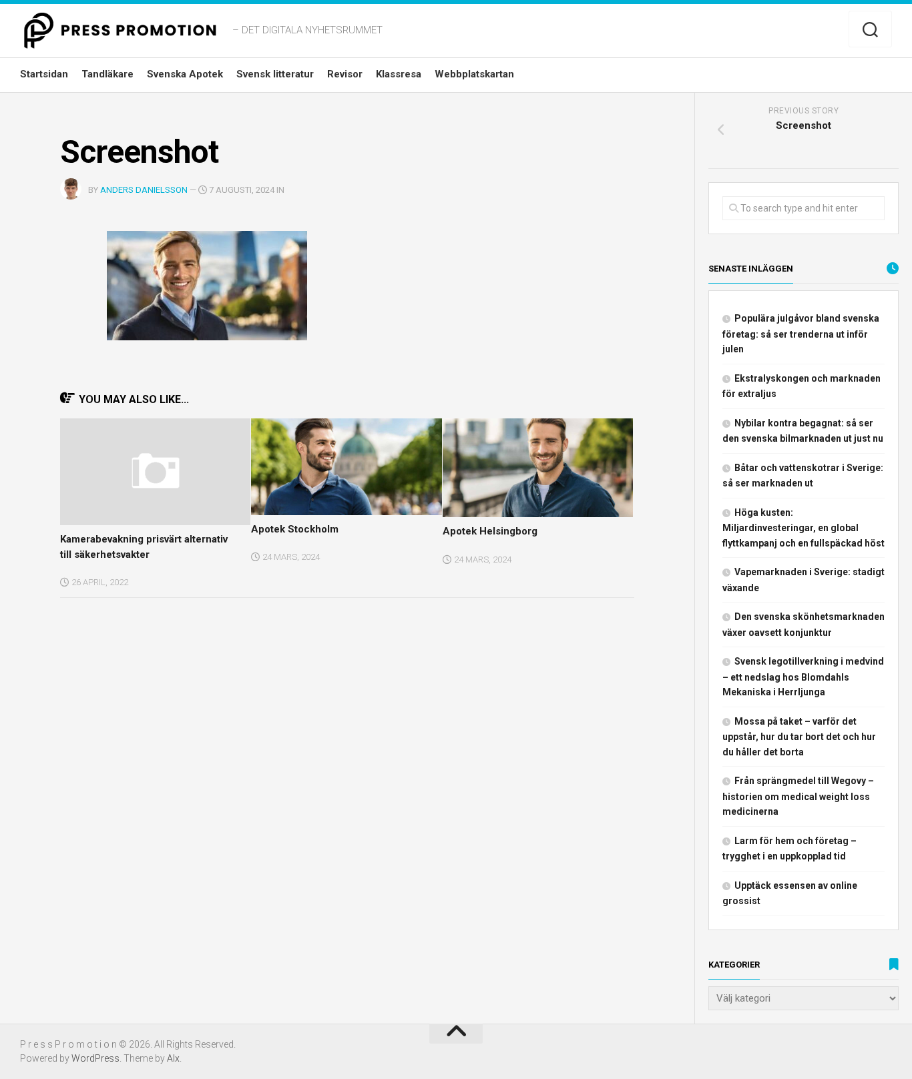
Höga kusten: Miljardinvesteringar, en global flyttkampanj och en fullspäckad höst (803, 528)
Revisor (345, 74)
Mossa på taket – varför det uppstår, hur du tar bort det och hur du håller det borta (799, 736)
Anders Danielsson (144, 190)
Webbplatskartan (474, 74)
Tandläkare (107, 74)
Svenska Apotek (185, 74)
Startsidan (44, 74)
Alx (173, 1058)
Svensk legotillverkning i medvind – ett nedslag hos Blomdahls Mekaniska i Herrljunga (803, 676)
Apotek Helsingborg (490, 531)
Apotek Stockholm (294, 529)
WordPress (95, 1058)
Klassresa (398, 74)
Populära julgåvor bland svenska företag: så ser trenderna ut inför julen (800, 333)
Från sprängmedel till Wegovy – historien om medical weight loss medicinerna (798, 796)
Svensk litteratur (275, 74)
